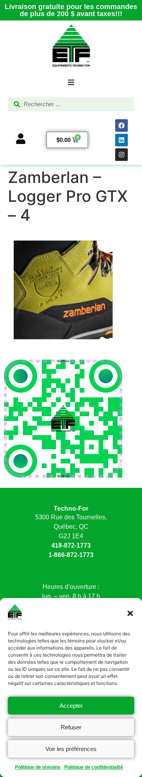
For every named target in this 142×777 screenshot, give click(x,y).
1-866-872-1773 (71, 555)
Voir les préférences (71, 749)
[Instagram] (121, 154)
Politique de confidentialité (93, 767)
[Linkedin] (121, 140)
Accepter (71, 705)
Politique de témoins (37, 767)
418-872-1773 (71, 545)
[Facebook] (121, 125)
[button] (130, 613)
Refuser (71, 727)
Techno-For (71, 508)
